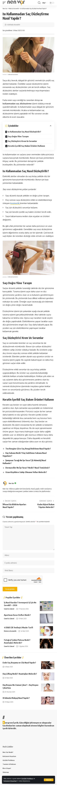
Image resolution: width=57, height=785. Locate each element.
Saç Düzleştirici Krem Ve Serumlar (22, 141)
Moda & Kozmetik (10, 631)
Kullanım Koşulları (10, 781)
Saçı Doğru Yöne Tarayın (18, 136)
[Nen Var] (16, 3)
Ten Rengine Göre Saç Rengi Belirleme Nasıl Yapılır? (28, 448)
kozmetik (15, 203)
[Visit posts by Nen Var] (5, 483)
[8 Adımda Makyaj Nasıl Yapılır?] (47, 701)
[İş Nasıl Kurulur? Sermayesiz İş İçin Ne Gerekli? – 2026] (46, 606)
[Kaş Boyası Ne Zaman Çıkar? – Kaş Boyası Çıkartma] (47, 687)
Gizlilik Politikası (27, 778)
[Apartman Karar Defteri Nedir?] (46, 619)
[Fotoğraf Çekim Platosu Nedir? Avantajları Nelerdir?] (46, 643)
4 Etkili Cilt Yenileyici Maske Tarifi (18, 627)
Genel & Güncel (9, 609)
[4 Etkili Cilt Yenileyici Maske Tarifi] (46, 631)
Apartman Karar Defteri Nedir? (17, 615)
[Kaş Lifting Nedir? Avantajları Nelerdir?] (47, 676)
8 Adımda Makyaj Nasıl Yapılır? (16, 698)
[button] (48, 779)
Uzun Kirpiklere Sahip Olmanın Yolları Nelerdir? (26, 472)
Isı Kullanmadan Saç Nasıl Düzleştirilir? (24, 132)
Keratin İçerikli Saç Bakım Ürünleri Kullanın (26, 146)
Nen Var (11, 483)
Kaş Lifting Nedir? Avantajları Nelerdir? (20, 674)
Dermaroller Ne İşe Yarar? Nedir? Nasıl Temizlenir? (27, 467)
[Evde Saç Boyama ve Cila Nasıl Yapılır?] (47, 665)
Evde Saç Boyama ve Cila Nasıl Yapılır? (19, 662)
